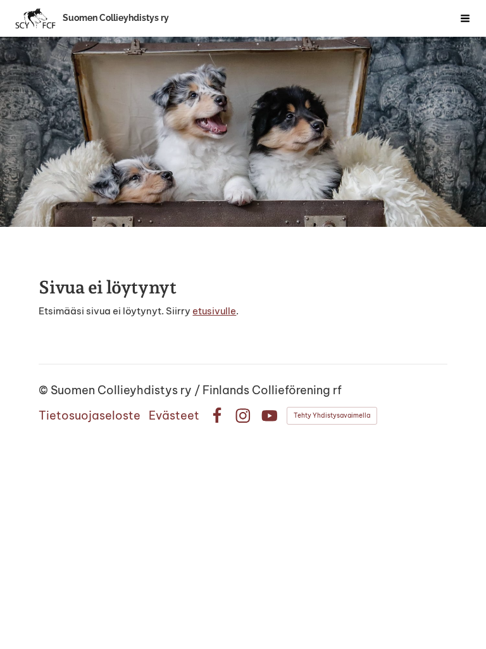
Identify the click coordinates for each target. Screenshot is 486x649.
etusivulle (214, 311)
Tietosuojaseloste (89, 415)
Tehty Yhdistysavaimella (332, 415)
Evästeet (174, 415)
